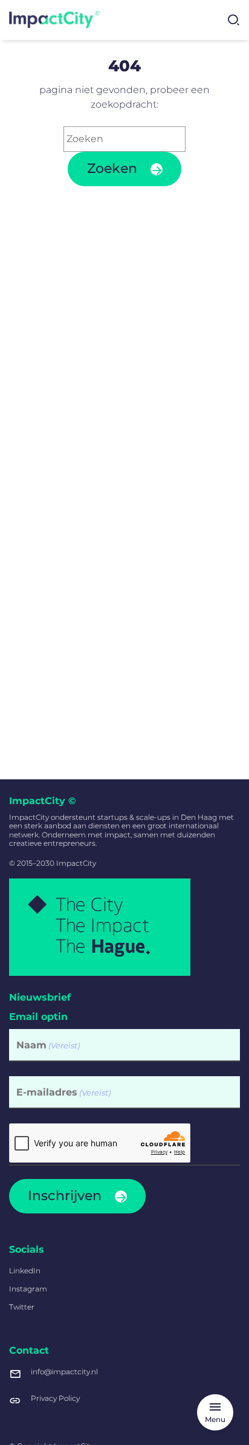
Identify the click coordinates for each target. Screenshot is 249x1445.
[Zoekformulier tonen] (233, 20)
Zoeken (112, 168)
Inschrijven (65, 1195)
